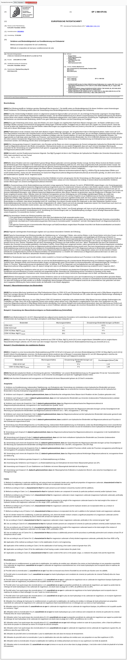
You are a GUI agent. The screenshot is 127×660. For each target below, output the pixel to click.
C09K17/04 (96, 26)
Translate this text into (7, 2)
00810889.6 (20, 31)
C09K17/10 (89, 26)
